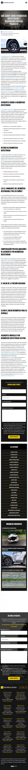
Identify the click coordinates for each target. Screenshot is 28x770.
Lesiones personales (14, 495)
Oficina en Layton (20, 718)
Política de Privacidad (20, 760)
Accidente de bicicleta (14, 454)
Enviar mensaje (14, 437)
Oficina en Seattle (20, 744)
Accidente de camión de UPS (14, 467)
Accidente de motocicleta (14, 475)
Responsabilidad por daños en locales (14, 515)
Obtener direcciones (7, 701)
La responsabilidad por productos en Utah (13, 77)
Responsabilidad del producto (14, 512)
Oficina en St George (7, 718)
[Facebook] (20, 687)
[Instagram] (26, 687)
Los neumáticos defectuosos (7, 109)
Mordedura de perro (14, 497)
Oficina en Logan (7, 744)
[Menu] (26, 2)
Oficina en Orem (20, 705)
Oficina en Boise (7, 731)
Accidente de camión (14, 457)
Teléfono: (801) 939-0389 (20, 711)
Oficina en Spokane (21, 731)
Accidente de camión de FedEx (14, 464)
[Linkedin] (23, 687)
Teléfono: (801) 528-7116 (20, 698)
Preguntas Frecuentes (13, 762)
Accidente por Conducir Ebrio (14, 485)
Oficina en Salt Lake (7, 692)
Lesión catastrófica (14, 490)
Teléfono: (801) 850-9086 (7, 699)
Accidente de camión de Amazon (14, 459)
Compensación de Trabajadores (14, 487)
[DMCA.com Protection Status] (14, 766)
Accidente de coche (14, 469)
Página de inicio (1, 31)
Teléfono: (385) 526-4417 (7, 750)
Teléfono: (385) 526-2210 (20, 725)
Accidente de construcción (14, 472)
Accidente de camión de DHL (14, 462)
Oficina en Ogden (7, 705)
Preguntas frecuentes (8, 31)
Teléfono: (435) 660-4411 (7, 725)
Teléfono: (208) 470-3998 (7, 739)
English (20, 762)
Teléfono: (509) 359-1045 (20, 737)
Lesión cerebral (14, 492)
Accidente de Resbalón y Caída (14, 477)
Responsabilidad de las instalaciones (14, 510)
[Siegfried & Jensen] (7, 3)
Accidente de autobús (14, 452)
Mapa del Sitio (4, 762)
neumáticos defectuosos (16, 87)
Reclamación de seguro (14, 505)
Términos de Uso (10, 760)
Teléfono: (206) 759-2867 (20, 750)
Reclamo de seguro (14, 507)
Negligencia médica (14, 502)
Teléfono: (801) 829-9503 (7, 712)
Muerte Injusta (14, 500)
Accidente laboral (14, 480)
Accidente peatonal (14, 482)
